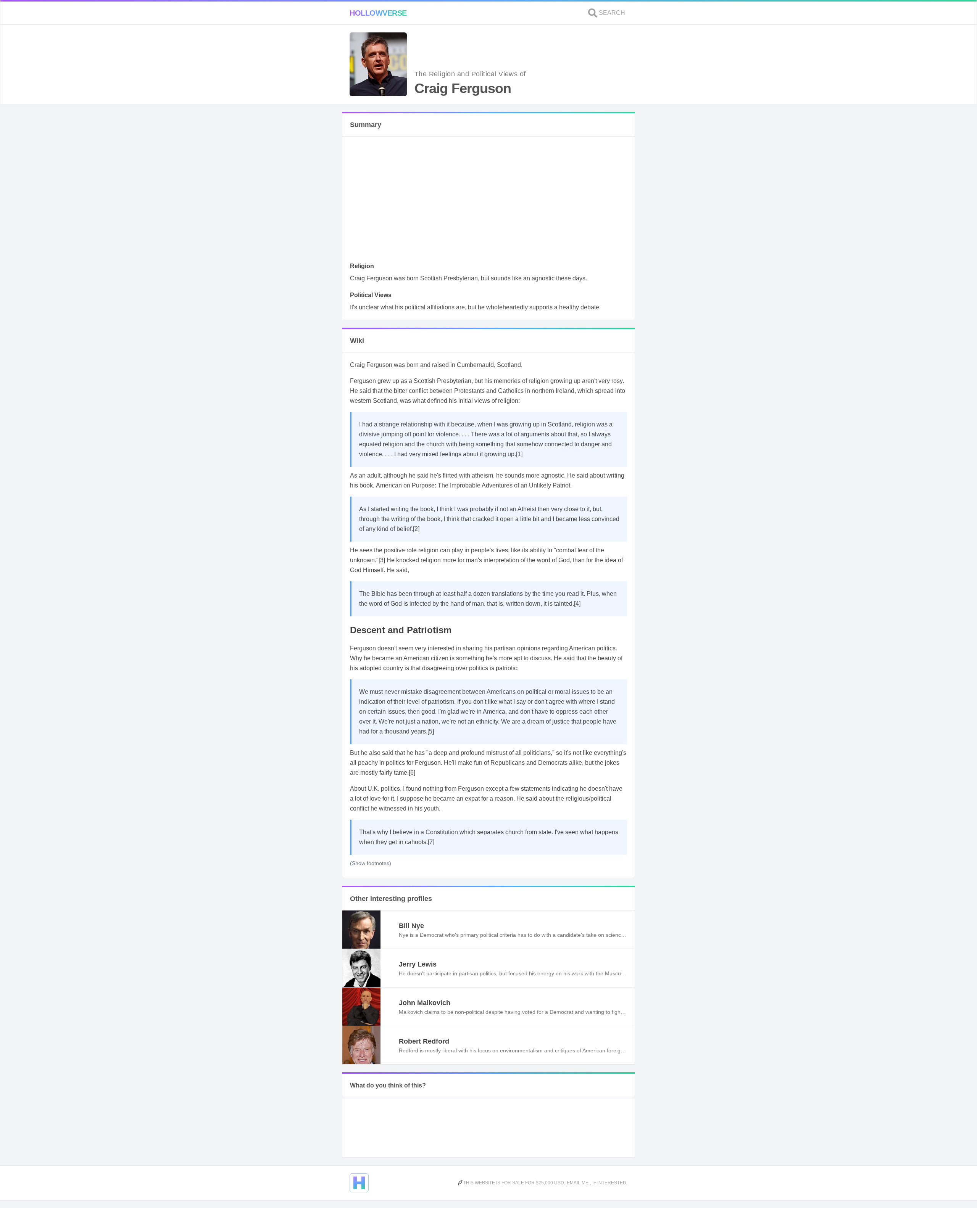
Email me (577, 1182)
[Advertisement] (488, 201)
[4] (577, 603)
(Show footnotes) (370, 863)
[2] (416, 529)
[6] (412, 772)
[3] (382, 560)
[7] (431, 842)
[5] (430, 731)
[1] (519, 454)
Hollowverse (378, 13)
